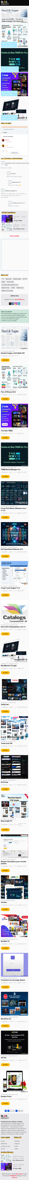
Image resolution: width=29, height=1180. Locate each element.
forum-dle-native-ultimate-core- (10, 285)
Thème (13, 287)
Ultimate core (20, 287)
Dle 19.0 (25, 279)
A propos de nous (5, 1146)
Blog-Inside (8, 279)
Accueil (3, 1141)
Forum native (10, 282)
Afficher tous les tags (7, 290)
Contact (3, 1148)
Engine (3, 282)
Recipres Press (5, 287)
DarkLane (14, 1177)
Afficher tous (14, 152)
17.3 (3, 279)
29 (19, 1111)
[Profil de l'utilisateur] (3, 140)
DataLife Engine (17, 279)
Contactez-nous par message (9, 320)
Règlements (4, 1143)
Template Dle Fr (5, 1127)
